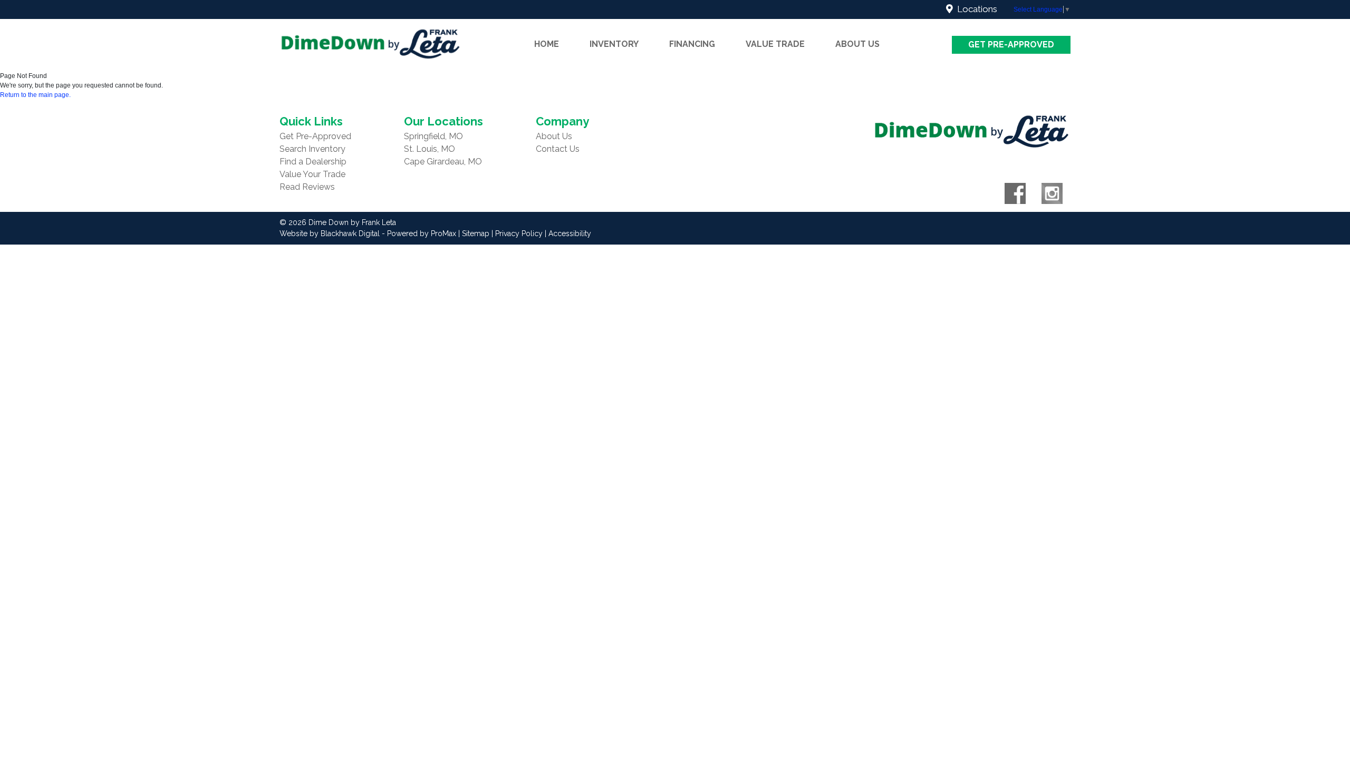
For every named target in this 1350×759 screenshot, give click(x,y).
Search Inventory (312, 149)
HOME (546, 44)
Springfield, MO (433, 136)
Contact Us (558, 149)
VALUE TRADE (775, 44)
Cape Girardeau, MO (443, 162)
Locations (975, 9)
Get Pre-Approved (1011, 45)
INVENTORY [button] (614, 44)
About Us (554, 136)
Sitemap (475, 233)
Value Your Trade (312, 174)
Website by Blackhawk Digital (329, 233)
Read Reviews (307, 187)
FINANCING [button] (692, 44)
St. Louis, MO (429, 149)
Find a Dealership (312, 162)
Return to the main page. (35, 95)
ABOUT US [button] (857, 44)
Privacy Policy (519, 233)
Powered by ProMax (421, 233)
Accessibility (569, 233)
